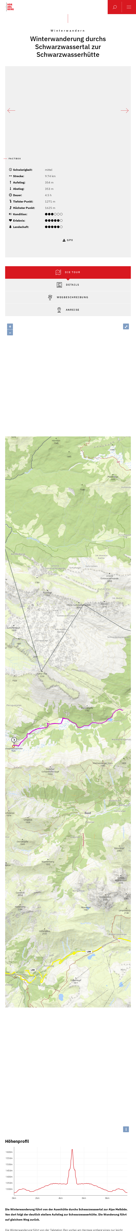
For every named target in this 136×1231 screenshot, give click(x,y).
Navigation (129, 7)
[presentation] (68, 272)
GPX (70, 240)
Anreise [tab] (72, 309)
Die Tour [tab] (72, 272)
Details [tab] (72, 284)
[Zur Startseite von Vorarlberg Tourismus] (9, 6)
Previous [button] (11, 110)
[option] (68, 110)
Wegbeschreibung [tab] (72, 297)
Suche (115, 7)
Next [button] (124, 110)
